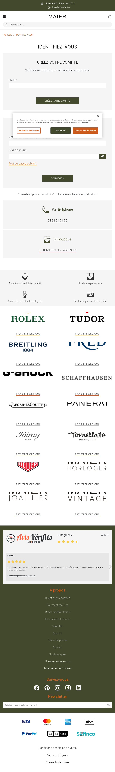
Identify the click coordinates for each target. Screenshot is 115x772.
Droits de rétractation (57, 612)
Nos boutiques (57, 654)
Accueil (8, 34)
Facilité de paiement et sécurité (90, 301)
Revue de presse (57, 640)
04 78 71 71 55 (57, 220)
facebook (36, 687)
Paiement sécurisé (57, 605)
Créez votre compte (57, 100)
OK (109, 705)
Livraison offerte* (61, 7)
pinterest (47, 687)
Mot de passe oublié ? (23, 163)
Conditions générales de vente (57, 748)
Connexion (57, 178)
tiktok (68, 687)
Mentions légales (57, 755)
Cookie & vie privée (57, 762)
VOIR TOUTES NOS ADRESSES (58, 250)
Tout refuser (60, 130)
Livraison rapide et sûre (90, 283)
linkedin (78, 687)
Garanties (57, 626)
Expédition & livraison (57, 619)
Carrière (57, 633)
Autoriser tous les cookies (85, 130)
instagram (57, 687)
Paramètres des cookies (57, 668)
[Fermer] (98, 116)
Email (12, 80)
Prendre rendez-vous (57, 661)
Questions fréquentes (57, 598)
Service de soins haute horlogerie (24, 301)
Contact (57, 647)
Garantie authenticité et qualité (25, 283)
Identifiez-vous (24, 34)
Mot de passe (17, 150)
